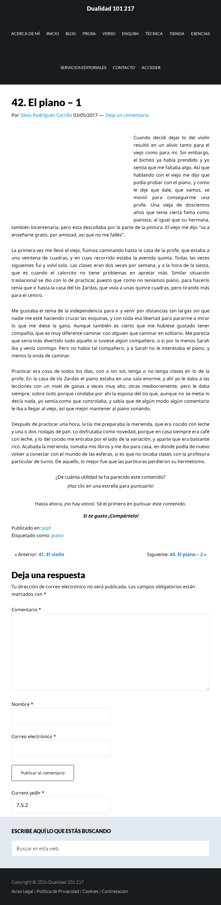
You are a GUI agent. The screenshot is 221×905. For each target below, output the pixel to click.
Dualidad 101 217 (110, 8)
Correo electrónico (34, 736)
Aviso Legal (22, 891)
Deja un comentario (127, 115)
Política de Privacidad (58, 891)
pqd (46, 528)
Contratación (115, 891)
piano (57, 535)
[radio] (97, 495)
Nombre (22, 704)
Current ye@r (28, 793)
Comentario (26, 609)
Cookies (90, 891)
